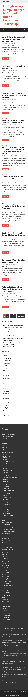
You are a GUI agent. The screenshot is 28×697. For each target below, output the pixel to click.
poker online (5, 472)
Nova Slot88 (5, 495)
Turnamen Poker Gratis (8, 461)
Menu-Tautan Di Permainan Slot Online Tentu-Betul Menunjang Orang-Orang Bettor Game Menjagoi (13, 344)
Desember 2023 (7, 358)
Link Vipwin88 (5, 488)
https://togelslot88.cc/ (7, 515)
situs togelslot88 (6, 545)
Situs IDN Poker (6, 463)
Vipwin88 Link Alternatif (8, 434)
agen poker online (6, 456)
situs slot (4, 535)
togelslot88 (5, 579)
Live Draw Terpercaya (7, 436)
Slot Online (4, 35)
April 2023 (5, 373)
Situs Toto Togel (6, 510)
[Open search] (24, 30)
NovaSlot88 (5, 502)
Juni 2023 (5, 368)
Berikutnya (21, 316)
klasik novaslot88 (6, 563)
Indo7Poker (5, 458)
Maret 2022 (6, 391)
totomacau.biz (5, 538)
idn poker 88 (5, 542)
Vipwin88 (4, 520)
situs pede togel (6, 553)
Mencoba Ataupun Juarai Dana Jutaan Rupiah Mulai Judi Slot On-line (14, 179)
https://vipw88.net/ (7, 475)
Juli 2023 (5, 365)
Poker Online (5, 64)
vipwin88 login (5, 517)
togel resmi (5, 604)
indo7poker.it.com (6, 572)
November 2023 (7, 360)
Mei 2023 (5, 370)
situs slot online (6, 561)
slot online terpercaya (7, 549)
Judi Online (6, 405)
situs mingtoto (5, 574)
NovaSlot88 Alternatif (7, 493)
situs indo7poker (6, 540)
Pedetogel (4, 628)
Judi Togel (5, 408)
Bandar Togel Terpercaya (8, 547)
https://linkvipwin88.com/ (8, 529)
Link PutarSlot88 (6, 497)
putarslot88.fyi (5, 499)
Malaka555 (5, 508)
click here (4, 443)
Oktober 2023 (6, 363)
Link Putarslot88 (6, 613)
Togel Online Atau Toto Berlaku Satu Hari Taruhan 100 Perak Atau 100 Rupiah (14, 95)
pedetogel (4, 610)
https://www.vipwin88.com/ (9, 440)
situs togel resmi (6, 533)
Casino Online (6, 402)
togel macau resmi (6, 513)
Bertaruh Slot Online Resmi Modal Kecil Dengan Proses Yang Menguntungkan (14, 39)
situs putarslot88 (6, 544)
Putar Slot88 (5, 479)
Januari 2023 (6, 381)
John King (13, 43)
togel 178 (4, 445)
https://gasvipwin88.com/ (8, 531)
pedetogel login (6, 606)
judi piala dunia (6, 621)
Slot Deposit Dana (6, 581)
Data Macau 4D (6, 468)
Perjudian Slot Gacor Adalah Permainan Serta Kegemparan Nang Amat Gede (12, 289)
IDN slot (4, 506)
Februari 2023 (6, 378)
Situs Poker (5, 441)
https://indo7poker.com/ (8, 450)
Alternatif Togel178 (7, 601)
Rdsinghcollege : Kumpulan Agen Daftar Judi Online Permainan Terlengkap (13, 15)
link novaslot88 (6, 511)
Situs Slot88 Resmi (6, 569)
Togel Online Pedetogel (8, 551)
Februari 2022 (6, 393)
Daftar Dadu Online (7, 470)
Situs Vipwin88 (6, 619)
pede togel (4, 467)
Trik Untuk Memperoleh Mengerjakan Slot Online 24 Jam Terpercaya (13, 206)
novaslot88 (5, 454)
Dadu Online (5, 465)
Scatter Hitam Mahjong (8, 570)
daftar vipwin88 (6, 524)
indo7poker (5, 567)
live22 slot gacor (6, 578)
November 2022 (7, 386)
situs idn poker (5, 565)
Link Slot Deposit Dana (8, 490)
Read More (5, 58)
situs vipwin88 (5, 576)
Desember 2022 (7, 383)
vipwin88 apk (5, 617)
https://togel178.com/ (7, 558)
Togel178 (4, 518)
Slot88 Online (5, 486)
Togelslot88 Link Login (7, 452)
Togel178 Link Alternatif (8, 522)
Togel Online (5, 91)
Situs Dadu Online (21, 642)
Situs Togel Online (6, 438)
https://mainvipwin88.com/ (9, 527)
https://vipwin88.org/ (7, 484)
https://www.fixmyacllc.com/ (9, 477)
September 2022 (7, 388)
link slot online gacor (7, 560)
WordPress (10, 695)
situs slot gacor (6, 536)
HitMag (17, 695)
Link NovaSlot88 (6, 492)
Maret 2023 (6, 375)
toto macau (5, 599)
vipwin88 (4, 526)
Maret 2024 (6, 355)
